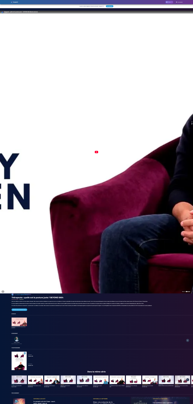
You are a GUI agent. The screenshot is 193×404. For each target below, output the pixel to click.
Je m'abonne (109, 6)
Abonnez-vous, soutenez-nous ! (19, 309)
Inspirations (21, 299)
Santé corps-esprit (15, 299)
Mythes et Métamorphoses (166, 385)
